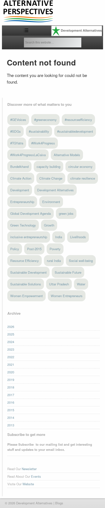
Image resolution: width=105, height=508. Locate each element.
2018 (10, 387)
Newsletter (29, 468)
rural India (54, 260)
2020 (10, 372)
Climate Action (20, 178)
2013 (10, 425)
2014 (10, 417)
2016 (10, 402)
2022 (10, 357)
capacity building (48, 166)
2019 (10, 379)
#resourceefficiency (78, 119)
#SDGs (15, 131)
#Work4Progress (43, 143)
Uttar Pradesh (59, 284)
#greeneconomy (45, 119)
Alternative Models (67, 154)
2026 (10, 326)
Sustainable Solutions (25, 284)
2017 (10, 394)
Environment (51, 201)
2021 (10, 364)
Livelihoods (78, 237)
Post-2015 (34, 249)
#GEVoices (18, 119)
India (58, 237)
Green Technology (23, 225)
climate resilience (82, 178)
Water (81, 284)
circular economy (80, 166)
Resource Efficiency (24, 260)
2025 (10, 334)
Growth (49, 225)
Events (36, 476)
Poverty (55, 249)
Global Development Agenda (30, 213)
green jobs (66, 213)
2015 (10, 410)
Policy (14, 249)
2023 (10, 349)
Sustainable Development (28, 272)
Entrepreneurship (22, 201)
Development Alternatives (55, 190)
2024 (10, 341)
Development (19, 190)
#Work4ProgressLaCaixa (28, 154)
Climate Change (50, 178)
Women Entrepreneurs (67, 295)
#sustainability (39, 131)
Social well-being (81, 260)
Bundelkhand (19, 166)
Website (28, 484)
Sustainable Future (68, 272)
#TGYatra (16, 143)
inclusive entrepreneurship (28, 237)
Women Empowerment (26, 295)
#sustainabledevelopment (75, 131)
